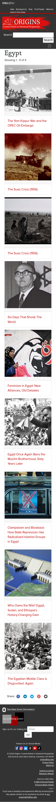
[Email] (45, 696)
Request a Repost (46, 773)
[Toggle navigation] (49, 46)
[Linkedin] (25, 696)
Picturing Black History (44, 785)
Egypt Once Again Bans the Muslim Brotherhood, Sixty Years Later (26, 459)
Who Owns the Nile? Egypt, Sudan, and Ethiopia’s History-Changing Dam (26, 610)
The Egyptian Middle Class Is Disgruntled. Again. (27, 681)
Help (12, 9)
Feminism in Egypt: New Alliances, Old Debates (24, 388)
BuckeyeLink (21, 9)
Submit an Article (46, 771)
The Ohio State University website (8, 3)
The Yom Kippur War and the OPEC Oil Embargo (27, 123)
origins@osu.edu (47, 759)
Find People (39, 9)
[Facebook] (18, 696)
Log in (51, 788)
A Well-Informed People (44, 782)
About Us (50, 765)
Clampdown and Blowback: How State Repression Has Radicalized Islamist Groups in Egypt (26, 535)
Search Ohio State (17, 12)
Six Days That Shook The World (25, 319)
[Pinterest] (38, 696)
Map (30, 9)
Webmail (49, 9)
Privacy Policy (48, 762)
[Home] (26, 23)
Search (8, 35)
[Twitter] (32, 696)
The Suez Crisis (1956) (23, 189)
